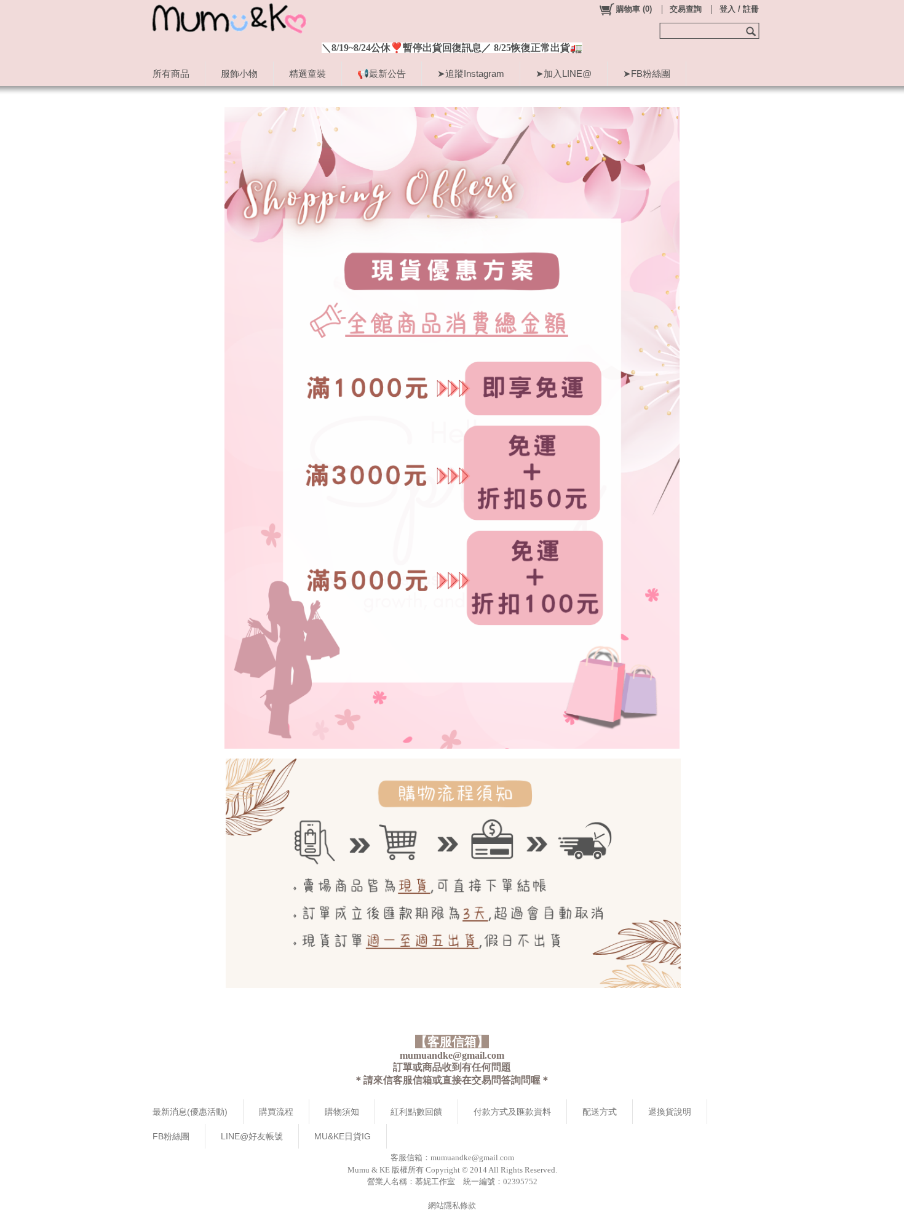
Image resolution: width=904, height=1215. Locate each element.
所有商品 (171, 73)
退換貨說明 (669, 1112)
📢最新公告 (381, 73)
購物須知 (342, 1112)
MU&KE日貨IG (342, 1136)
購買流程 (276, 1112)
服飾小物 (239, 73)
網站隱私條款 (452, 1205)
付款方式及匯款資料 (512, 1112)
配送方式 (599, 1112)
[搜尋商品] (752, 31)
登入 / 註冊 (739, 9)
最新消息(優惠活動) (190, 1112)
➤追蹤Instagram (470, 73)
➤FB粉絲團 (646, 73)
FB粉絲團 (171, 1136)
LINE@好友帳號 (252, 1136)
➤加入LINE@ (564, 73)
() (634, 9)
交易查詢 (686, 9)
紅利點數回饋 (416, 1112)
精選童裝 (307, 73)
